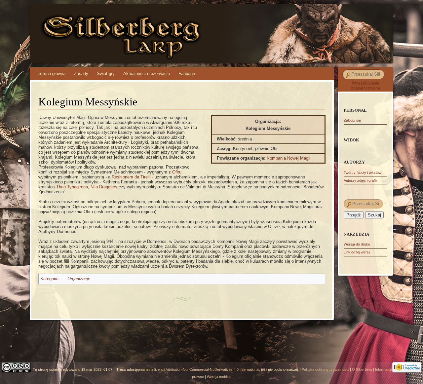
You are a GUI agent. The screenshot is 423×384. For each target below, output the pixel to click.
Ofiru (176, 172)
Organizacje (78, 278)
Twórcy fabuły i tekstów (362, 172)
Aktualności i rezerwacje (146, 73)
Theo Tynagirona (72, 186)
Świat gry (106, 73)
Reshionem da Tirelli (131, 176)
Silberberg (86, 27)
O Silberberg (362, 369)
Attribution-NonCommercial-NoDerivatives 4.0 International (212, 369)
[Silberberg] (199, 33)
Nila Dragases (104, 186)
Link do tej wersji (357, 252)
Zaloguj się (352, 120)
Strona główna (51, 73)
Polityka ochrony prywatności (325, 369)
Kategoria (49, 278)
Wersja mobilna (219, 377)
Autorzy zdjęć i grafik (360, 180)
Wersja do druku (357, 244)
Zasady (81, 73)
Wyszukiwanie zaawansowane (365, 86)
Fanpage (186, 73)
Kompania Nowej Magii (288, 158)
